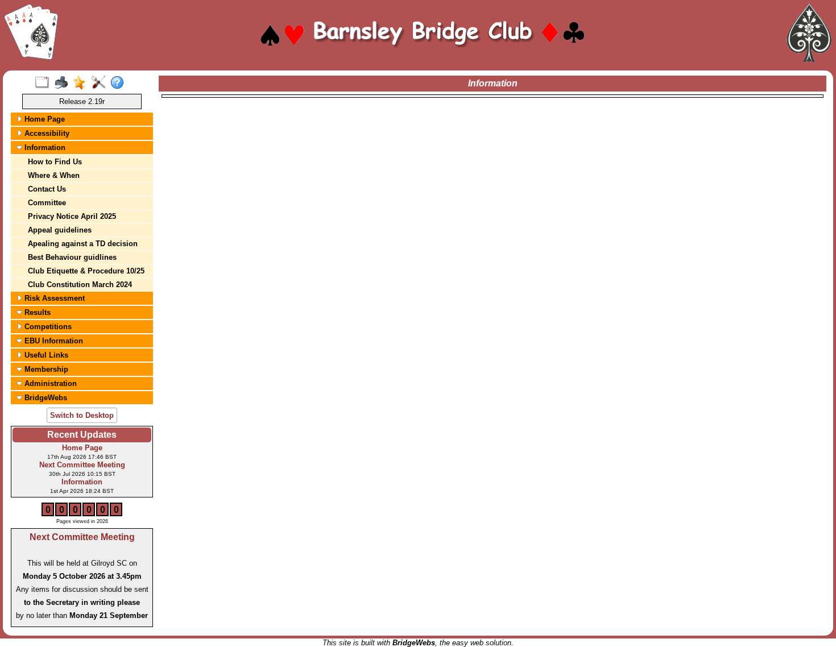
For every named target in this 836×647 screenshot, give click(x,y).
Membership (45, 369)
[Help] (119, 83)
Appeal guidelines (60, 230)
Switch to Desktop (82, 415)
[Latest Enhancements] (82, 83)
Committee (47, 202)
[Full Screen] (44, 83)
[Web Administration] (101, 83)
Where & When (54, 175)
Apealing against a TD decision (83, 243)
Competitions (47, 326)
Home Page (43, 119)
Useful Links (45, 355)
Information (43, 147)
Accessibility (45, 133)
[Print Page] (63, 83)
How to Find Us (55, 161)
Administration (49, 383)
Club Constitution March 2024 (80, 284)
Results (36, 312)
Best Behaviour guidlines (72, 257)
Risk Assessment (53, 298)
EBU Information (52, 341)
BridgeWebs (44, 397)
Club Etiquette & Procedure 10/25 (86, 271)
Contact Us (47, 189)
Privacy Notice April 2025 (72, 216)
